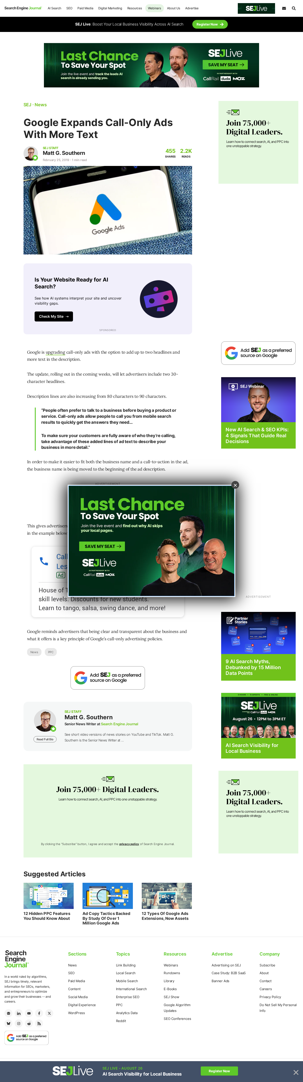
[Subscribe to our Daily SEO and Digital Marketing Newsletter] (284, 8)
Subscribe (267, 965)
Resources (134, 8)
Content (74, 989)
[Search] (294, 8)
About (264, 973)
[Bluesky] (8, 1023)
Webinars (154, 8)
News (34, 652)
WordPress (76, 1013)
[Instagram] (19, 1023)
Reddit (121, 1021)
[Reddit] (29, 1023)
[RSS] (39, 1023)
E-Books (170, 989)
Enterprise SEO (127, 997)
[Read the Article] (49, 896)
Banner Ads (220, 981)
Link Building (126, 965)
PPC (50, 652)
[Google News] (8, 1013)
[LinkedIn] (19, 1013)
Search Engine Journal (119, 724)
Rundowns (172, 973)
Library (169, 981)
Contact (266, 981)
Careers (266, 989)
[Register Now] (258, 399)
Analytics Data (127, 1013)
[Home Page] (23, 8)
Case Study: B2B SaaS (229, 973)
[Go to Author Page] (31, 153)
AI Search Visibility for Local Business (252, 748)
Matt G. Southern (64, 153)
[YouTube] (29, 1013)
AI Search (54, 8)
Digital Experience (82, 1005)
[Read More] (258, 632)
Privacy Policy (270, 997)
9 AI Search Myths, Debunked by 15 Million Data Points (253, 667)
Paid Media (85, 8)
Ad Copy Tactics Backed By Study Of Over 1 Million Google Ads (106, 918)
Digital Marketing (110, 8)
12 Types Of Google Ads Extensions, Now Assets (165, 916)
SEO (69, 8)
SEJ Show (171, 997)
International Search (131, 989)
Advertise (192, 8)
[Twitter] (49, 1013)
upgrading (55, 352)
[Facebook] (39, 1013)
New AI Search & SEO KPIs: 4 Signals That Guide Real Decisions (257, 435)
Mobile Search (127, 981)
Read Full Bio (45, 739)
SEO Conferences (177, 1019)
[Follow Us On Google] (107, 678)
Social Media (78, 997)
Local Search (126, 973)
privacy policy (129, 844)
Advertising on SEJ (226, 965)
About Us (173, 8)
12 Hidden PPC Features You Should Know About (47, 916)
